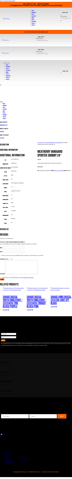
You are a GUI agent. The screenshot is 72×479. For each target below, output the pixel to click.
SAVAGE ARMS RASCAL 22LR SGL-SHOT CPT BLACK (61, 300)
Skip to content (4, 1)
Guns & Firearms (45, 142)
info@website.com (3, 125)
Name (1, 247)
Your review (2, 274)
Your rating (2, 259)
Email (1, 251)
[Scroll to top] (1, 478)
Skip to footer (11, 1)
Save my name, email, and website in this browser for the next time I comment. (22, 255)
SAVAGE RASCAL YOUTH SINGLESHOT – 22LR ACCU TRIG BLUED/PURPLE (12, 301)
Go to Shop (2, 138)
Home (39, 142)
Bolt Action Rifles (56, 142)
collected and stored (28, 277)
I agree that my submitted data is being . (18, 277)
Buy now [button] (7, 310)
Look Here (2, 131)
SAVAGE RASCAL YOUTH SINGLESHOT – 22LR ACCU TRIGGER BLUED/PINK (36, 301)
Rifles (50, 142)
